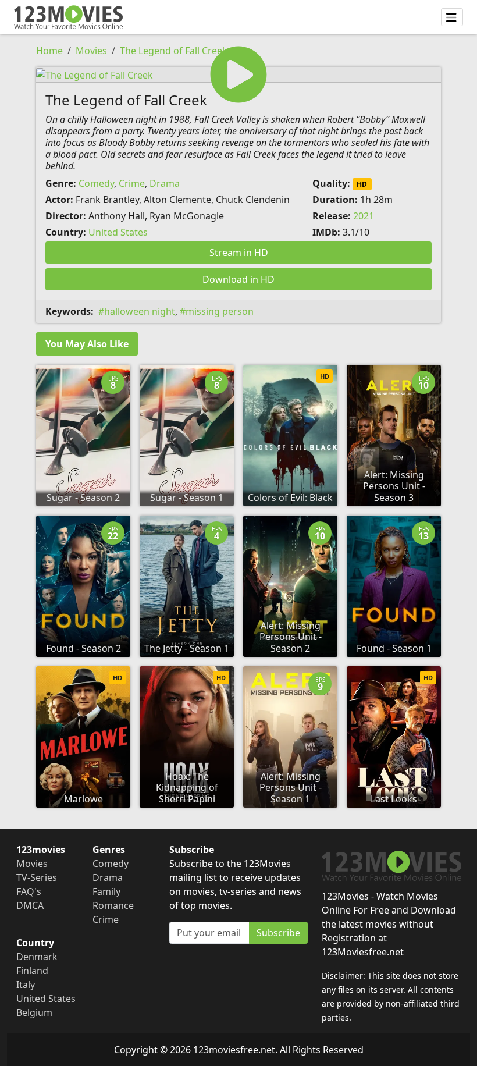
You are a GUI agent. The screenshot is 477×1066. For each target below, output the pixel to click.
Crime (132, 183)
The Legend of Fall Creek (173, 50)
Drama (164, 183)
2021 (363, 215)
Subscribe (278, 932)
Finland (32, 970)
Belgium (34, 1012)
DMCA (30, 905)
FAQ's (28, 891)
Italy (25, 984)
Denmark (37, 956)
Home (49, 50)
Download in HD (238, 279)
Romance (113, 905)
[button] (238, 74)
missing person (220, 311)
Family (106, 891)
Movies (91, 50)
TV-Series (36, 877)
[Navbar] (452, 17)
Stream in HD (238, 252)
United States (118, 232)
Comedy (96, 183)
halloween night (139, 311)
